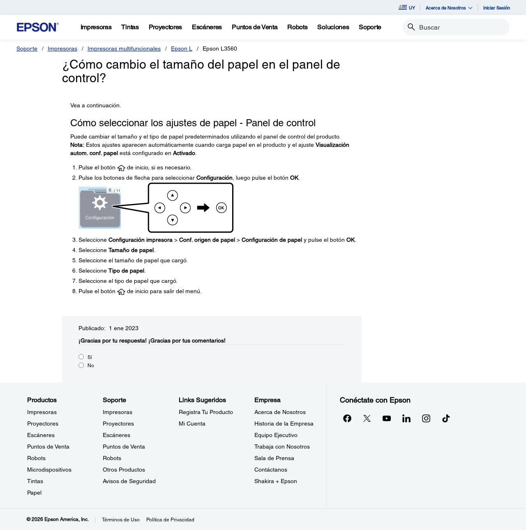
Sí (90, 357)
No (91, 365)
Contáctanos (270, 469)
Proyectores (42, 423)
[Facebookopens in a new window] (347, 418)
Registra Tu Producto (206, 412)
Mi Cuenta (192, 423)
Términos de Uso (121, 520)
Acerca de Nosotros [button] (446, 7)
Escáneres (41, 435)
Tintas (35, 481)
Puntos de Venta (48, 446)
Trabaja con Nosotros (282, 446)
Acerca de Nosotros (280, 412)
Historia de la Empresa (284, 423)
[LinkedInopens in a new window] (406, 418)
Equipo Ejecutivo (276, 435)
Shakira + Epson (275, 481)
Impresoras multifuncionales (124, 48)
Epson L (181, 48)
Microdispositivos (49, 469)
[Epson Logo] (37, 27)
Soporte (26, 48)
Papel (34, 492)
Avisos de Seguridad (129, 481)
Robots (36, 458)
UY (412, 7)
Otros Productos (124, 469)
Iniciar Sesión (496, 7)
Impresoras (62, 48)
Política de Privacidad (170, 520)
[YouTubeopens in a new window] (386, 418)
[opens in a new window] (445, 418)
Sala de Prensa (274, 458)
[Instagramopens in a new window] (426, 418)
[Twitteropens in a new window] (367, 418)
